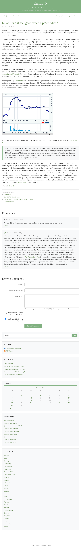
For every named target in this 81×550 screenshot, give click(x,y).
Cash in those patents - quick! (12, 197)
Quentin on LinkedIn (11, 429)
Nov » (71, 408)
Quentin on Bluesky (10, 434)
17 (21, 400)
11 (31, 398)
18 (31, 400)
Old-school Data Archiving (13, 375)
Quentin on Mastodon (11, 431)
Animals (6, 455)
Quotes (6, 513)
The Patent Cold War (32, 257)
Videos (6, 527)
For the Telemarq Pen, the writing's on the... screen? (18, 199)
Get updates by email (13, 349)
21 (59, 400)
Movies (6, 491)
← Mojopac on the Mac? (10, 16)
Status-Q (40, 3)
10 (21, 398)
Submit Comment (33, 326)
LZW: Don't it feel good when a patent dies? (30, 23)
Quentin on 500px (10, 440)
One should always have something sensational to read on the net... (40, 10)
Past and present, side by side (14, 369)
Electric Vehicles (10, 472)
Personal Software (9, 201)
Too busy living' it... (9, 194)
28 (59, 403)
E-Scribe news (21, 182)
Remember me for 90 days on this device (15, 314)
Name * (20, 284)
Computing (8, 469)
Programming (9, 510)
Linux (6, 486)
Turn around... (9, 364)
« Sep (9, 408)
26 (40, 403)
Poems (6, 505)
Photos (6, 502)
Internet (7, 483)
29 (69, 403)
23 (12, 403)
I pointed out (20, 81)
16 (12, 400)
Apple (6, 458)
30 (12, 405)
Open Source (8, 499)
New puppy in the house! (10, 196)
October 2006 (40, 388)
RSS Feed (9, 351)
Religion (7, 516)
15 (69, 398)
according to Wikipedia (11, 74)
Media (6, 488)
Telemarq (7, 518)
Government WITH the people (15, 372)
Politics (6, 507)
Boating (6, 461)
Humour (7, 480)
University (7, 524)
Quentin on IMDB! (10, 442)
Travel (6, 521)
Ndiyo (6, 496)
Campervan (8, 466)
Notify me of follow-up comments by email (15, 320)
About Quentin (9, 420)
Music (6, 494)
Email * (16, 290)
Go (75, 335)
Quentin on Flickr (10, 437)
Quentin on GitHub (10, 423)
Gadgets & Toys (9, 475)
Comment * (19, 296)
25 (31, 403)
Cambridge (7, 464)
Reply (7, 225)
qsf (5, 233)
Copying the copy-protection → (67, 16)
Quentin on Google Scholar (13, 426)
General (11, 186)
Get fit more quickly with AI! (14, 366)
